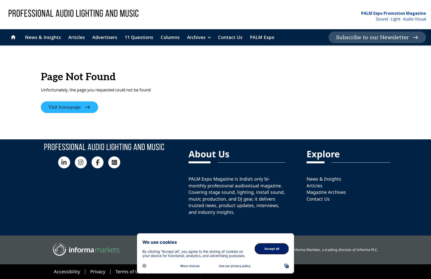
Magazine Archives (326, 192)
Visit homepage (64, 107)
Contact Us (318, 199)
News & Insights (324, 179)
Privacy (97, 272)
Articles (315, 186)
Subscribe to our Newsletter (372, 37)
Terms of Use (129, 272)
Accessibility (67, 272)
